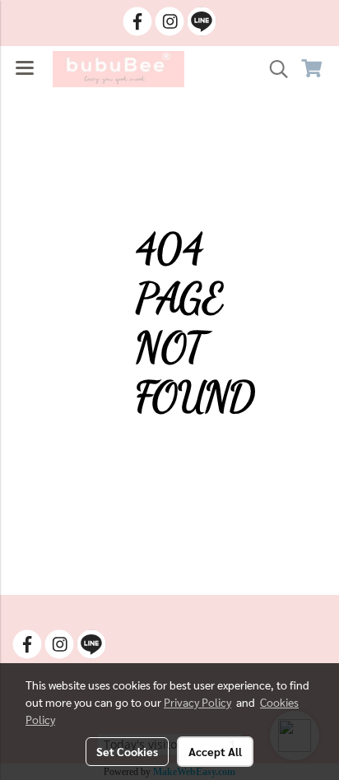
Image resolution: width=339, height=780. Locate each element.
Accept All (215, 751)
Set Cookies (127, 751)
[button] (273, 69)
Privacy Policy (197, 701)
